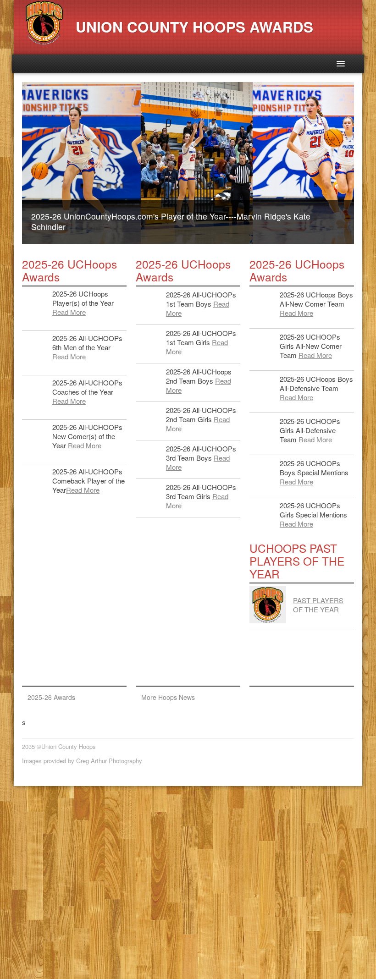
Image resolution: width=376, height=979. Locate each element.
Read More (69, 312)
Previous (12, 163)
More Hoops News (168, 697)
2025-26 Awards (51, 697)
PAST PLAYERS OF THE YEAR (318, 604)
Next (363, 163)
